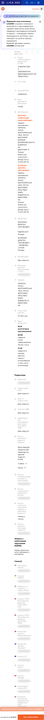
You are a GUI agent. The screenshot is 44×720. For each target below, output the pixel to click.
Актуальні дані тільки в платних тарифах (22, 709)
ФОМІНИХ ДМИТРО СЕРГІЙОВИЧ (23, 168)
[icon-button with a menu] (41, 8)
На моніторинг (31, 717)
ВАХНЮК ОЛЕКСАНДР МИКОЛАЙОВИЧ (24, 118)
